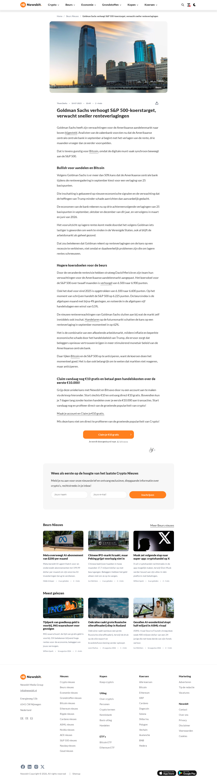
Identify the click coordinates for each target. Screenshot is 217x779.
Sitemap (76, 773)
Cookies (183, 736)
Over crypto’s (107, 699)
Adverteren (185, 682)
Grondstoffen (110, 4)
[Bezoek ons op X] (42, 766)
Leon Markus (93, 648)
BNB (141, 740)
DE (22, 718)
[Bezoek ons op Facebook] (22, 766)
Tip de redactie (186, 687)
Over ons (183, 714)
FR (26, 718)
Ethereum (144, 692)
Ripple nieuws (67, 714)
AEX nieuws (66, 735)
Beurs (68, 4)
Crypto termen (107, 709)
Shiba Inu (144, 719)
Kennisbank (106, 714)
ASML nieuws (67, 724)
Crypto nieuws (67, 682)
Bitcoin (93, 151)
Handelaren (92, 319)
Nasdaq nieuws (68, 745)
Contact (183, 709)
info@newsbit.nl (28, 690)
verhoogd (106, 283)
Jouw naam (60, 494)
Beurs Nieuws (72, 16)
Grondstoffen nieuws (71, 698)
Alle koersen (145, 682)
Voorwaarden (186, 730)
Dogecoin (144, 708)
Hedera (143, 745)
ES (31, 718)
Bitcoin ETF (106, 742)
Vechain (143, 729)
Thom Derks (62, 103)
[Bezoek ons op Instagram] (36, 766)
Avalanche (144, 735)
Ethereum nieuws (69, 708)
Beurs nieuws (67, 687)
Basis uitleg (106, 720)
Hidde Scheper (48, 581)
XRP (141, 698)
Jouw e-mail (99, 494)
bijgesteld (71, 132)
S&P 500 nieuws (68, 740)
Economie (87, 4)
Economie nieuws (69, 692)
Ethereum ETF (107, 747)
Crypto (52, 4)
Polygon (143, 724)
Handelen (105, 725)
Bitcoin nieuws (67, 703)
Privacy (183, 720)
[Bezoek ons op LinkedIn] (29, 766)
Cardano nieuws (68, 719)
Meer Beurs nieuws (162, 525)
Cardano (143, 703)
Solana (142, 714)
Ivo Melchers (93, 581)
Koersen (150, 4)
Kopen (132, 4)
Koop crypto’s (107, 682)
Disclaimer (184, 725)
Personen (104, 704)
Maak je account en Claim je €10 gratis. (80, 413)
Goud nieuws (66, 751)
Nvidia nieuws (67, 729)
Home (59, 16)
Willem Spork (138, 581)
